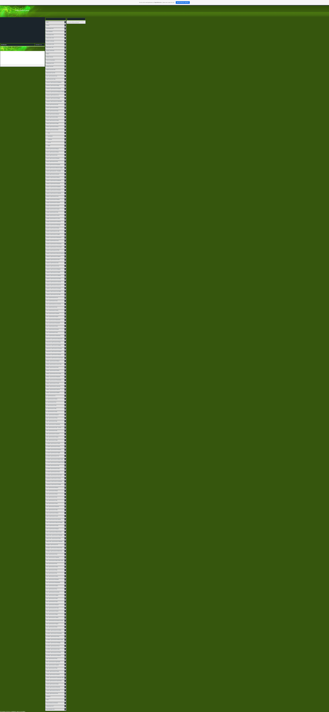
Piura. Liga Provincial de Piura (51, 563)
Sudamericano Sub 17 (50, 706)
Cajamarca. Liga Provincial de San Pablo (53, 294)
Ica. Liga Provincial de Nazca (51, 405)
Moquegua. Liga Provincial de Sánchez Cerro (54, 550)
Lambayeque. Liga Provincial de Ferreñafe (53, 484)
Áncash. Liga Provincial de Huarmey (52, 113)
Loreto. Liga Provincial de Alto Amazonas (53, 519)
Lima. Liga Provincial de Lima (51, 75)
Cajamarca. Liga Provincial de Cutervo (53, 259)
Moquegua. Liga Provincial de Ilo (52, 544)
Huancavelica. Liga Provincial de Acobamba (53, 351)
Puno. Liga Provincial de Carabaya (52, 617)
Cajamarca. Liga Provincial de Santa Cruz (53, 284)
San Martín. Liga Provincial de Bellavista (53, 655)
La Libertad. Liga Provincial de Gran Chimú (54, 474)
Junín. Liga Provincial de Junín (51, 430)
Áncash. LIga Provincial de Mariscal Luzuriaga (54, 167)
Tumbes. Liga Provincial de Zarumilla (53, 674)
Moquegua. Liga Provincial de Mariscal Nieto (54, 547)
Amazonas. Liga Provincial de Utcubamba (53, 88)
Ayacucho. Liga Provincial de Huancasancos (53, 237)
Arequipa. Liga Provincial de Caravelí (52, 215)
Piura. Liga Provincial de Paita (51, 573)
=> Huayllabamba (49, 136)
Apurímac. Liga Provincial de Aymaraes (53, 183)
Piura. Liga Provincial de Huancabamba (53, 582)
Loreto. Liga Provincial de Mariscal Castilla (54, 531)
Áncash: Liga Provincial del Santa (52, 104)
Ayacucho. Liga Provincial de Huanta (52, 227)
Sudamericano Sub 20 (50, 63)
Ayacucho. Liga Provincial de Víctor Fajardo (54, 246)
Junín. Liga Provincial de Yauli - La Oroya (53, 427)
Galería (47, 53)
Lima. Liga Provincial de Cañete (52, 509)
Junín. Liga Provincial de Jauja (51, 421)
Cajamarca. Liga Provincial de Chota (52, 265)
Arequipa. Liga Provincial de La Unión (53, 218)
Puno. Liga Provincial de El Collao (52, 607)
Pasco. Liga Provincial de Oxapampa (52, 557)
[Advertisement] (22, 30)
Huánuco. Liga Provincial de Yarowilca (53, 389)
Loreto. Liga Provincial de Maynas (52, 512)
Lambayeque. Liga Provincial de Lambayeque (54, 481)
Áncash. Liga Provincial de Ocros (52, 161)
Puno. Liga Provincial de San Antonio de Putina (54, 620)
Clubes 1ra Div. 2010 (50, 37)
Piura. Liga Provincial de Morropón (52, 579)
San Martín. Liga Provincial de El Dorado (53, 652)
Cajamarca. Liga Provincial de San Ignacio (53, 288)
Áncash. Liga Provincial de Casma (52, 110)
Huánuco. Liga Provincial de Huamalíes (53, 376)
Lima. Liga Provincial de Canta (51, 500)
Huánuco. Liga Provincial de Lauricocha (53, 386)
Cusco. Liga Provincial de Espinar (52, 316)
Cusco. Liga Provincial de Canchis (52, 310)
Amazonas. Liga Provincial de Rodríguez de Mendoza (55, 91)
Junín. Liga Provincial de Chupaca (52, 436)
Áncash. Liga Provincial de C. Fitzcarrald (53, 170)
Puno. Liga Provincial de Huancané (52, 604)
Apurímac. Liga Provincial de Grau (52, 196)
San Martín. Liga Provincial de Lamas (53, 649)
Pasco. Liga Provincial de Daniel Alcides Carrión (54, 560)
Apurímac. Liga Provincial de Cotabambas (53, 193)
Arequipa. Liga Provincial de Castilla (52, 205)
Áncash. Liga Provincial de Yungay (52, 123)
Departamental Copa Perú (50, 72)
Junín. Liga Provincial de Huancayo (52, 414)
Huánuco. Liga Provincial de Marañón (52, 392)
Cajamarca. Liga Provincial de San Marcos (53, 278)
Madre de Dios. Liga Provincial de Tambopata (54, 535)
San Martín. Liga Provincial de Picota (52, 645)
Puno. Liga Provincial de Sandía (52, 598)
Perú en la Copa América (50, 60)
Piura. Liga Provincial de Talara (51, 569)
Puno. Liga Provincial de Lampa (52, 601)
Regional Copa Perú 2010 (50, 69)
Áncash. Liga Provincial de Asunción (52, 174)
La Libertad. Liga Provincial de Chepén (53, 452)
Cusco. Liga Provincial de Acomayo (52, 329)
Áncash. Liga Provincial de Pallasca (52, 151)
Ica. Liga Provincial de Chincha (51, 398)
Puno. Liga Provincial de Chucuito (52, 611)
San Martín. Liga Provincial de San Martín (53, 630)
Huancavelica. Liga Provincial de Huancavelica (54, 338)
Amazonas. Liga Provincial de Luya (52, 94)
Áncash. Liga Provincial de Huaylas (52, 148)
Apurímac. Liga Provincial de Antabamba (53, 186)
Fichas (47, 699)
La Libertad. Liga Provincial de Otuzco (53, 471)
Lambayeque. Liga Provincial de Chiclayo (53, 478)
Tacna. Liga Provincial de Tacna (51, 658)
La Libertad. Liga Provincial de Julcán (53, 468)
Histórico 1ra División (50, 41)
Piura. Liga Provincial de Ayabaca (52, 585)
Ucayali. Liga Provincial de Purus (52, 693)
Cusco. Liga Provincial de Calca (51, 300)
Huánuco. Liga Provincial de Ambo (52, 367)
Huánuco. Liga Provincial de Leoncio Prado (53, 364)
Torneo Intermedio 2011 (50, 709)
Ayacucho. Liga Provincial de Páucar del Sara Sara (55, 253)
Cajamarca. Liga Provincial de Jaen (52, 262)
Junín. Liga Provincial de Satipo (52, 440)
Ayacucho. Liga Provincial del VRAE (52, 250)
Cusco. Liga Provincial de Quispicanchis (53, 319)
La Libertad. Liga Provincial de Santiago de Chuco (55, 462)
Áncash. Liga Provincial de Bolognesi (52, 158)
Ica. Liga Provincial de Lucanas (51, 411)
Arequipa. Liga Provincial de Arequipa (53, 199)
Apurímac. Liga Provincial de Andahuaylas (53, 180)
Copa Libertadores (49, 31)
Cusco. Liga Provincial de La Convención (53, 303)
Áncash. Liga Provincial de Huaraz (52, 107)
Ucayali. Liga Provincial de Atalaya (52, 683)
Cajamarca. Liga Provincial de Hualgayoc (53, 269)
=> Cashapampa (49, 139)
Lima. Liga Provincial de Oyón (51, 497)
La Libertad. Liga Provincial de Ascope (53, 446)
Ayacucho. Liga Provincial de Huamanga (53, 224)
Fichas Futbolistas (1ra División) (52, 702)
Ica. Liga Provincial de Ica (50, 395)
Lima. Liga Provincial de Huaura (52, 490)
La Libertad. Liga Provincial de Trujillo (53, 443)
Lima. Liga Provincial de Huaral (51, 493)
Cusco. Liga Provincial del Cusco (52, 297)
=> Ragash (48, 145)
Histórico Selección (49, 56)
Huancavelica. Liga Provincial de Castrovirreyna (54, 357)
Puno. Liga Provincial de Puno (51, 588)
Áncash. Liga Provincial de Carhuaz (52, 120)
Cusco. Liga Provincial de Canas (52, 332)
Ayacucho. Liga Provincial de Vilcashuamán (53, 243)
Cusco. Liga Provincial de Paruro (52, 326)
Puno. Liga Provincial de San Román (52, 592)
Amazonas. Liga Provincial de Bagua (52, 85)
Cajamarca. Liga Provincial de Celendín (53, 272)
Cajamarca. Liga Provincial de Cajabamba (53, 275)
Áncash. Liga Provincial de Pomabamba (53, 164)
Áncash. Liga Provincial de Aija (51, 155)
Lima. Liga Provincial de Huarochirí (52, 506)
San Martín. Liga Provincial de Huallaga (53, 642)
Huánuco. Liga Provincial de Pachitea (52, 370)
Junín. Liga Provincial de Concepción (52, 433)
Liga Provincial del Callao (50, 79)
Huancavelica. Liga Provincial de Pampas (53, 341)
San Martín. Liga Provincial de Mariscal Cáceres (54, 639)
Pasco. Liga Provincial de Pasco (51, 554)
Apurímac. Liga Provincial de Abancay (53, 177)
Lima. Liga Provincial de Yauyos (52, 503)
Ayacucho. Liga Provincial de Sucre (52, 240)
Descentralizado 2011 (50, 28)
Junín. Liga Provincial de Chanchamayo (53, 424)
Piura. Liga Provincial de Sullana (52, 566)
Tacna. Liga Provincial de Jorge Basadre (53, 661)
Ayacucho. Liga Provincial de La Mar (52, 231)
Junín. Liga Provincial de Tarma (51, 417)
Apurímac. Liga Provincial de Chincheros (53, 189)
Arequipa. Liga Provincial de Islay (52, 212)
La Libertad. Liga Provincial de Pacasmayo (53, 449)
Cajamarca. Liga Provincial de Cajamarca (53, 256)
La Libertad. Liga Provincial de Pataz (52, 465)
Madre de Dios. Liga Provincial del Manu (53, 538)
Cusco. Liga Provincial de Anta (51, 307)
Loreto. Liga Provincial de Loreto (52, 516)
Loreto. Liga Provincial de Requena (52, 528)
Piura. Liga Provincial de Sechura (52, 576)
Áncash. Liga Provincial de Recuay (52, 126)
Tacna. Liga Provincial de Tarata (51, 668)
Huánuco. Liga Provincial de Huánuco (52, 360)
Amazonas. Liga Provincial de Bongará (53, 98)
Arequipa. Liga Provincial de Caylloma (53, 202)
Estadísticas (48, 696)
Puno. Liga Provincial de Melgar (52, 614)
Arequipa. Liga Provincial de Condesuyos (53, 221)
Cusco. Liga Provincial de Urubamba (52, 313)
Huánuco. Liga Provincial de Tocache (52, 383)
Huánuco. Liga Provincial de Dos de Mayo (53, 373)
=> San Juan (48, 142)
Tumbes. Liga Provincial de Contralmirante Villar (54, 677)
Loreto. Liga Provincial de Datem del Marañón (54, 522)
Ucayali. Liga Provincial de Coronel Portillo (54, 680)
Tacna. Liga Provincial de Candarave (52, 664)
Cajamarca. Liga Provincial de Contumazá (53, 281)
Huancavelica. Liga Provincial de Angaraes (53, 345)
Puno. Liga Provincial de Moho (51, 626)
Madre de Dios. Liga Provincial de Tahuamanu (54, 541)
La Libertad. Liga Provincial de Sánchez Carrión (54, 459)
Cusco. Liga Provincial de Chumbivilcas (53, 335)
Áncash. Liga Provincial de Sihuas (52, 129)
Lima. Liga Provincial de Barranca (52, 487)
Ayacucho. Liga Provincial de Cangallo (53, 234)
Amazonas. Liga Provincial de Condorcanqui (54, 101)
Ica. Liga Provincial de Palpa (51, 408)
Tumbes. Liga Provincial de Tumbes (52, 671)
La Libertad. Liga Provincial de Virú (52, 455)
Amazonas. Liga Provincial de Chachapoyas (53, 82)
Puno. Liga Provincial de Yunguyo (52, 623)
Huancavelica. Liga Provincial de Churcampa (54, 348)
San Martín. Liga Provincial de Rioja (52, 636)
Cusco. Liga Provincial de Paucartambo (53, 322)
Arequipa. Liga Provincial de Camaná (52, 208)
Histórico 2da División (50, 50)
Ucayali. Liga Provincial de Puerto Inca (53, 690)
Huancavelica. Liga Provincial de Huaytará (53, 354)
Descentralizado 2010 (50, 34)
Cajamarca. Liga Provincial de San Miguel (53, 291)
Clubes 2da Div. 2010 (50, 44)
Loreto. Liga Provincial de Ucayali (52, 525)
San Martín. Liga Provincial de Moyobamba (54, 633)
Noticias (47, 25)
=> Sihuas (48, 132)
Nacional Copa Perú (49, 66)
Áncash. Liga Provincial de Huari (52, 117)
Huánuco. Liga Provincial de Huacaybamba (53, 379)
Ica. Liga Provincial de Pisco (51, 402)
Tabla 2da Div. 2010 (49, 47)
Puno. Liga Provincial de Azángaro (52, 595)
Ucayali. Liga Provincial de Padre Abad (53, 687)
